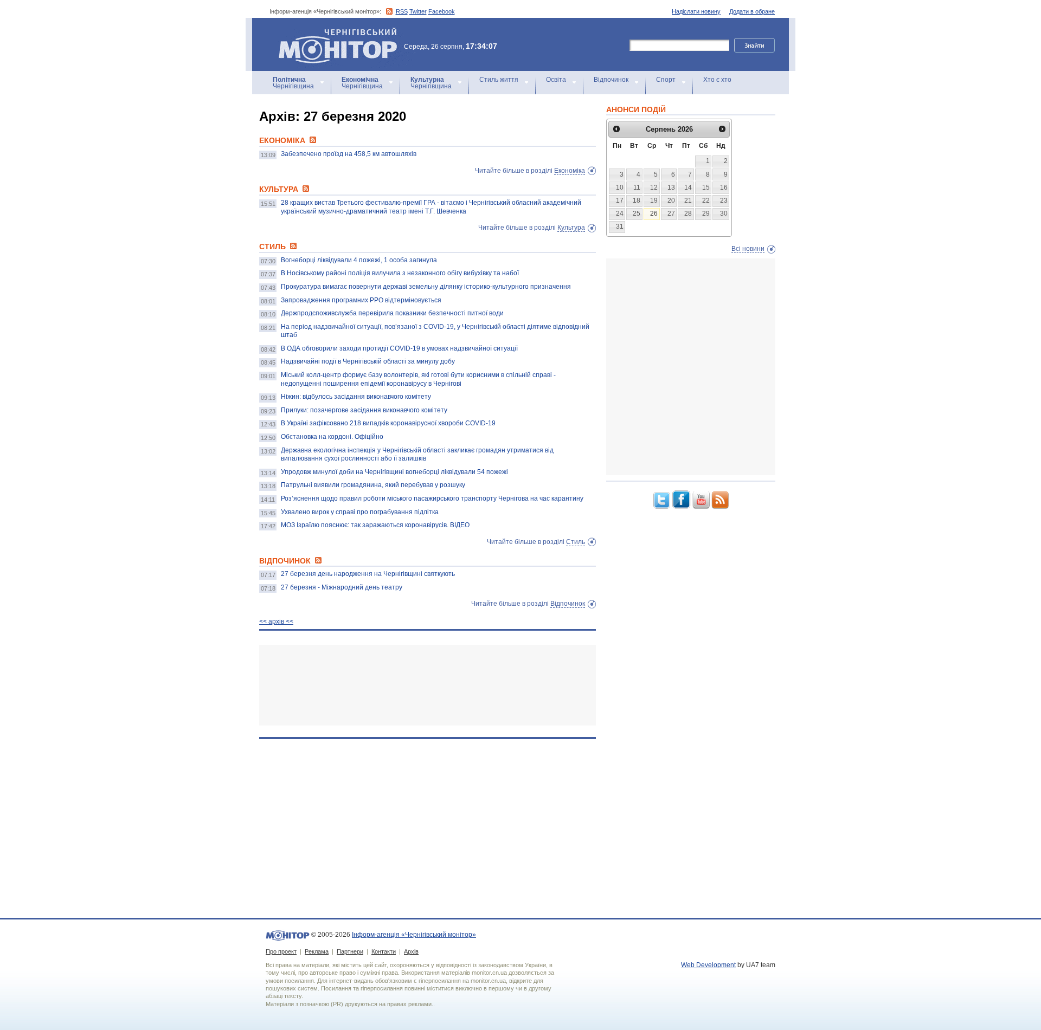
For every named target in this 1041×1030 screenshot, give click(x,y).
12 (654, 187)
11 (636, 187)
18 (636, 200)
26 (654, 213)
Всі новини (747, 248)
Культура (571, 227)
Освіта (556, 79)
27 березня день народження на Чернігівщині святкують (368, 574)
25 (636, 213)
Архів (411, 951)
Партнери (350, 951)
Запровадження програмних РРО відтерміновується (361, 300)
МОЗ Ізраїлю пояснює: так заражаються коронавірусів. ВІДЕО (375, 525)
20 (671, 200)
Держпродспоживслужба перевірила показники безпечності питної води (392, 313)
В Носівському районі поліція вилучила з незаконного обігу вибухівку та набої (400, 273)
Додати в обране (752, 11)
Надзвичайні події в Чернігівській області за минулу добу (368, 361)
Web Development (708, 965)
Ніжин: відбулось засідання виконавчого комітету (356, 396)
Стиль (575, 542)
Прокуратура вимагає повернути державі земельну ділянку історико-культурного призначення (426, 286)
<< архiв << (276, 621)
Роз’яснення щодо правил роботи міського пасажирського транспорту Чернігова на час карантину (432, 498)
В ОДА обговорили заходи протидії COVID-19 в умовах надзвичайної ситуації (399, 348)
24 (620, 213)
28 (688, 213)
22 (706, 200)
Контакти (383, 951)
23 (724, 200)
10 (620, 187)
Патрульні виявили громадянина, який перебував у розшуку (373, 485)
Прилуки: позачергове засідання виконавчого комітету (364, 410)
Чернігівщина (293, 83)
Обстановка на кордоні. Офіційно (332, 436)
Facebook (441, 11)
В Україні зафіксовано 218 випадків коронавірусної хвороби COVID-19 (388, 423)
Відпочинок (611, 79)
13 (671, 187)
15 (706, 187)
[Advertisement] (427, 685)
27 (671, 213)
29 (706, 213)
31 (620, 226)
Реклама (317, 951)
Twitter (418, 11)
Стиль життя (498, 79)
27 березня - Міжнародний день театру (341, 587)
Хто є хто (717, 79)
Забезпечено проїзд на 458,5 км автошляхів (348, 154)
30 (724, 213)
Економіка (569, 170)
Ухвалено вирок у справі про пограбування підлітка (360, 512)
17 (620, 200)
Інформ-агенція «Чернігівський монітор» (332, 32)
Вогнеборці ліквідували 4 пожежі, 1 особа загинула (359, 260)
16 (724, 187)
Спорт (666, 79)
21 (688, 200)
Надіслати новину (696, 11)
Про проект (281, 951)
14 (688, 187)
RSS (402, 11)
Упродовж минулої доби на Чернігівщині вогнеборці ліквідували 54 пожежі (394, 472)
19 (654, 200)
